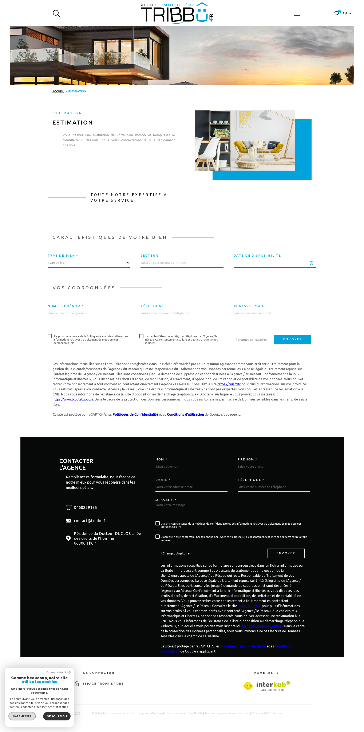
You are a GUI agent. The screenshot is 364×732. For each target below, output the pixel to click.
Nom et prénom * (66, 306)
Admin (232, 713)
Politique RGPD (261, 713)
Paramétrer (22, 716)
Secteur (149, 255)
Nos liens (244, 713)
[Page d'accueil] (177, 13)
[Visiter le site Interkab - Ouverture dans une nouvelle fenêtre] (273, 686)
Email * (163, 479)
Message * (166, 499)
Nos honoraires (176, 713)
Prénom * (248, 459)
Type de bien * (63, 255)
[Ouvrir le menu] (297, 13)
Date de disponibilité (257, 255)
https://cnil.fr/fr (229, 384)
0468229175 (85, 507)
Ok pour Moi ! (57, 716)
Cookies (277, 713)
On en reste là (56, 672)
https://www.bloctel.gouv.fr (73, 399)
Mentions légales (215, 713)
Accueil (58, 91)
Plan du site (196, 713)
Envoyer (292, 339)
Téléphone (152, 306)
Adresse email (249, 306)
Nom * (161, 459)
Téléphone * (251, 479)
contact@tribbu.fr (90, 520)
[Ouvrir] (56, 13)
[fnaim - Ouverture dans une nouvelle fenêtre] (248, 686)
